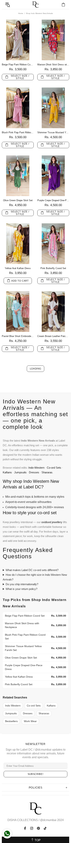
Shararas (47, 472)
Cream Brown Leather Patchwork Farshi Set (53, 336)
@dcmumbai (48, 820)
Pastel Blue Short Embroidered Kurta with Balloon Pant (18, 336)
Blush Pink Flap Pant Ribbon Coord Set (18, 132)
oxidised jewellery (51, 522)
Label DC (35, 4)
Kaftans (7, 472)
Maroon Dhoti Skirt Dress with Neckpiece (53, 64)
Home (20, 13)
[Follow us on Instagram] (31, 828)
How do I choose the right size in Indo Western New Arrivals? (35, 577)
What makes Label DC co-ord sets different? (32, 570)
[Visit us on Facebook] (25, 828)
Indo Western (13, 705)
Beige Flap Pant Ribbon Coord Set (18, 64)
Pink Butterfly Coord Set (53, 268)
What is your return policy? (21, 588)
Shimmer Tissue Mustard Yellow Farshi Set (53, 132)
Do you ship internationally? (22, 584)
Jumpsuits (20, 472)
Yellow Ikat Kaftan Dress (18, 268)
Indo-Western (36, 467)
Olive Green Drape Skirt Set (18, 200)
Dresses (34, 472)
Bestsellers (11, 721)
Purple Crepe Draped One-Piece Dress (53, 200)
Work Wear (30, 721)
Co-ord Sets (54, 467)
